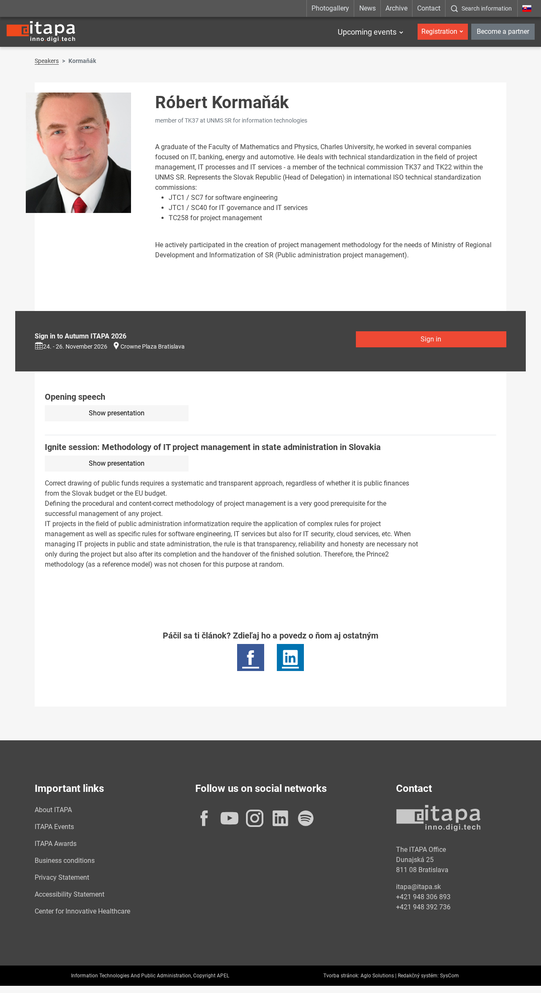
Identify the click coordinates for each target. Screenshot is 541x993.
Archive (396, 8)
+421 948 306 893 (423, 897)
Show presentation (117, 413)
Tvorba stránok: (341, 976)
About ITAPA (53, 810)
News (367, 8)
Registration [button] (439, 31)
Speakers (47, 60)
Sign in (431, 339)
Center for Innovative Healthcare (82, 911)
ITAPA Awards (56, 844)
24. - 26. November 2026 (75, 346)
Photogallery (330, 8)
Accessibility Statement (69, 894)
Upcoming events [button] (367, 31)
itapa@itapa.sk (418, 887)
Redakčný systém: (418, 976)
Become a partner (503, 31)
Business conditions (65, 861)
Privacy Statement (62, 877)
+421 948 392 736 (423, 907)
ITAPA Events (54, 827)
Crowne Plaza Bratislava (152, 346)
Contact (428, 8)
